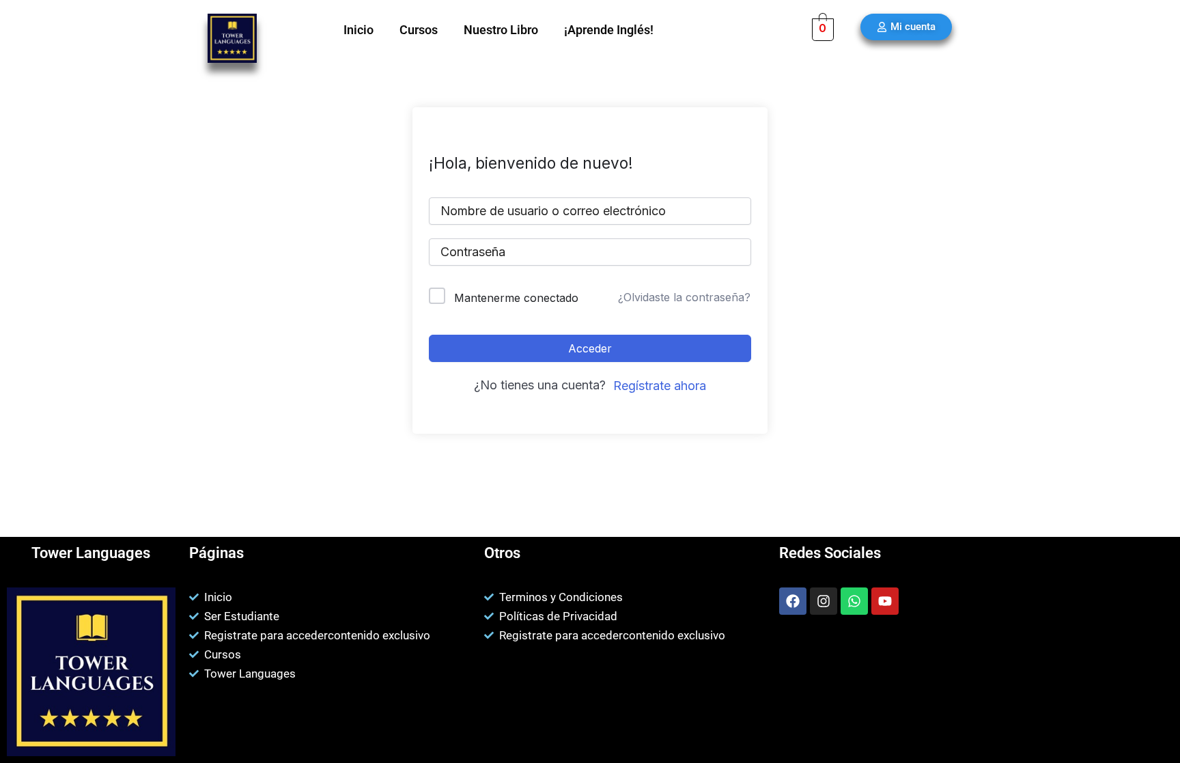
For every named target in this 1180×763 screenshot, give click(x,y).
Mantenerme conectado (516, 298)
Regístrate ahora (659, 385)
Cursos (418, 30)
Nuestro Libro (501, 30)
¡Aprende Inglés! (609, 30)
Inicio (358, 30)
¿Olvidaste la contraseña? (684, 297)
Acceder (590, 348)
